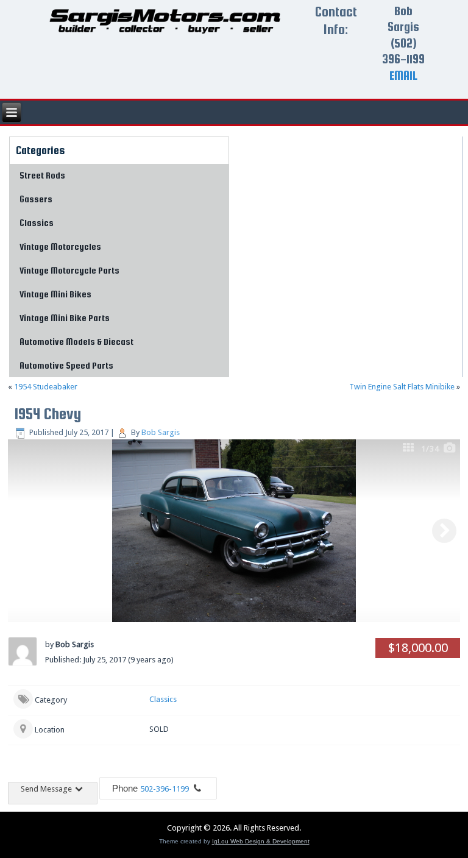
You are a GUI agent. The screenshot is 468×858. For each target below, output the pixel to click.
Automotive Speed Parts (66, 365)
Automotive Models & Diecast (76, 341)
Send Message (47, 788)
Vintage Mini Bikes (55, 294)
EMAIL (403, 75)
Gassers (36, 199)
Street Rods (42, 175)
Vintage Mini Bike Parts (65, 318)
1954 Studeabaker (45, 386)
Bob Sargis (160, 432)
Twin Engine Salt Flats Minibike (402, 386)
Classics (37, 223)
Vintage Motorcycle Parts (69, 270)
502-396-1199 (164, 788)
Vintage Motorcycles (60, 246)
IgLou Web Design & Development (261, 841)
